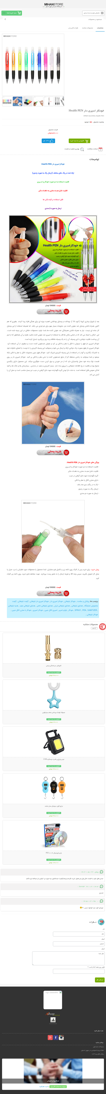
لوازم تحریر (63, 610)
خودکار (70, 610)
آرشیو (94, 628)
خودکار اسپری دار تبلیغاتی (39, 601)
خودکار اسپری (38, 610)
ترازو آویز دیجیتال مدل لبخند (54, 806)
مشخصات (100, 28)
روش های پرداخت (98, 1054)
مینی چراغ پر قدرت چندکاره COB (53, 759)
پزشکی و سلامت (83, 601)
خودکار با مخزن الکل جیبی (21, 610)
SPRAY (78, 610)
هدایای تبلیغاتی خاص (45, 605)
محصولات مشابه (87, 28)
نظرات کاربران (73, 28)
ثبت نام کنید (43, 1087)
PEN (84, 610)
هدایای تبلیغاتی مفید (27, 605)
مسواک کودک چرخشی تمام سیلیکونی (53, 712)
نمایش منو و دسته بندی (92, 13)
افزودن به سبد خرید (77, 141)
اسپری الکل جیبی (50, 610)
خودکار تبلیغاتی (69, 601)
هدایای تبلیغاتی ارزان (62, 605)
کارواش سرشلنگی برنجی (53, 666)
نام (104, 929)
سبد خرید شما (11, 13)
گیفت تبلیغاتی (23, 601)
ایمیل (103, 939)
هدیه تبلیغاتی (13, 605)
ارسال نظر (99, 980)
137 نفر (46, 141)
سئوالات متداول (98, 1047)
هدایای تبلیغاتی (77, 605)
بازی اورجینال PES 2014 (54, 853)
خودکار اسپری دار (56, 601)
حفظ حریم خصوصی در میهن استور (92, 1050)
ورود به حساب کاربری (58, 1087)
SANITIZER (92, 610)
